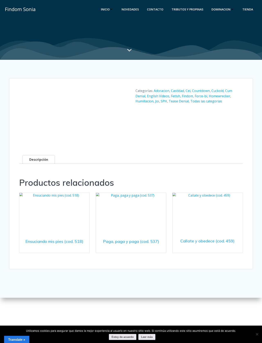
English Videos (158, 96)
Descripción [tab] (38, 159)
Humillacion (145, 101)
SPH (164, 101)
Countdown (201, 90)
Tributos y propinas (187, 9)
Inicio (105, 9)
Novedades (130, 9)
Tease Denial (179, 101)
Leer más (147, 336)
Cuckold (217, 90)
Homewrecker (219, 96)
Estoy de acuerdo (123, 336)
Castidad (177, 90)
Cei (188, 90)
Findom (187, 96)
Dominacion (220, 9)
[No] (257, 334)
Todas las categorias (206, 101)
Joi (157, 101)
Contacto (155, 9)
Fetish (175, 96)
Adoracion (161, 90)
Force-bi (201, 96)
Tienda (247, 9)
